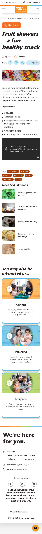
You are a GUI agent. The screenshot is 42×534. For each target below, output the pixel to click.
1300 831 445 (12, 2)
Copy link (34, 63)
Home (4, 18)
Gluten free (13, 171)
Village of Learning (19, 18)
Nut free (24, 171)
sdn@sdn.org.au (21, 464)
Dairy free (18, 175)
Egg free (7, 175)
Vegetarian (7, 179)
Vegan (28, 175)
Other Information (19, 512)
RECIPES (35, 18)
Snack (18, 179)
